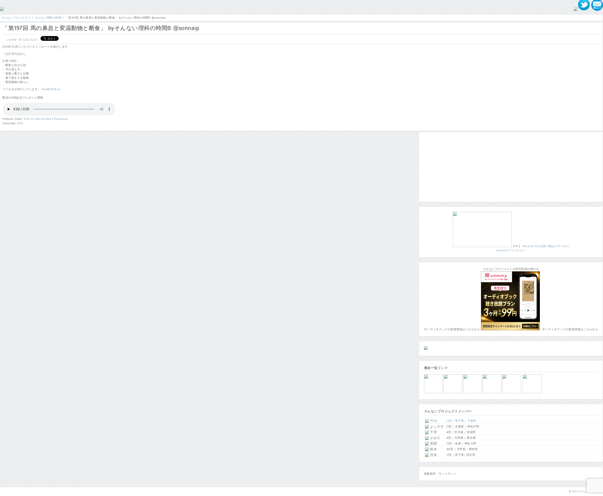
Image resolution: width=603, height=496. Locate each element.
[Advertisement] (453, 166)
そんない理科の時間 (48, 18)
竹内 (433, 421)
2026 (575, 491)
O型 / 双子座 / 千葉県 (461, 421)
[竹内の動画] (532, 392)
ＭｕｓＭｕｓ (447, 474)
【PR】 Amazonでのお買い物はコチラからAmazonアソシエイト (532, 248)
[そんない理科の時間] (473, 392)
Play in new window (37, 119)
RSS (20, 123)
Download (61, 119)
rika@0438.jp (51, 89)
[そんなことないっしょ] (434, 392)
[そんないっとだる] (453, 392)
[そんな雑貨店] (512, 392)
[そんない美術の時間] (492, 392)
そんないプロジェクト (16, 18)
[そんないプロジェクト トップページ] (2, 10)
